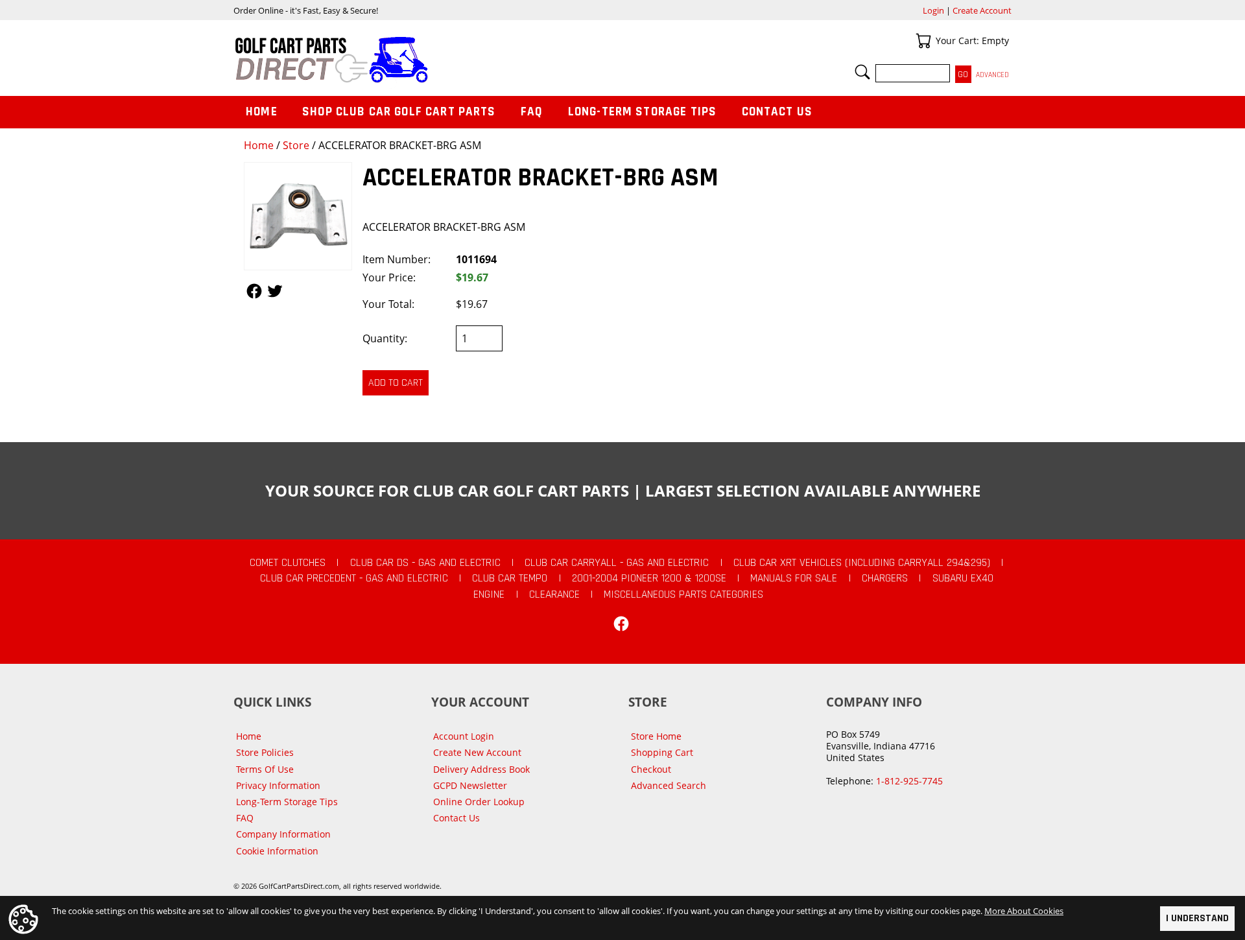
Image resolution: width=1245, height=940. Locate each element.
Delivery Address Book (481, 769)
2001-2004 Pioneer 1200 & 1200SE (649, 578)
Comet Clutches (288, 563)
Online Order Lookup (479, 801)
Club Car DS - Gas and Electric (425, 563)
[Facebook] (621, 623)
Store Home (656, 736)
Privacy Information (278, 785)
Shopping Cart (662, 752)
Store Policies (265, 752)
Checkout (651, 769)
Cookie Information (277, 851)
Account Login (463, 736)
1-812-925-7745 (909, 781)
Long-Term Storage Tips (642, 112)
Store (296, 145)
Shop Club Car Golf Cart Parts (398, 112)
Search (862, 72)
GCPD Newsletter (470, 785)
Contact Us (777, 112)
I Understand (1197, 918)
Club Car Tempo (509, 578)
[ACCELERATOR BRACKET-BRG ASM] (297, 216)
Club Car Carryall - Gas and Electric (617, 563)
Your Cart (923, 40)
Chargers (885, 578)
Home (259, 145)
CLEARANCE (554, 594)
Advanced (992, 75)
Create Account (982, 10)
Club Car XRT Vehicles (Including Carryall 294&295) (861, 563)
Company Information (283, 834)
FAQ (532, 112)
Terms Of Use (265, 769)
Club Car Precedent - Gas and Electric (354, 578)
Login (933, 10)
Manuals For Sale (793, 578)
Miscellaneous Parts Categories (683, 594)
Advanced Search (668, 785)
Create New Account (477, 752)
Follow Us (254, 291)
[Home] (427, 59)
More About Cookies (1023, 911)
